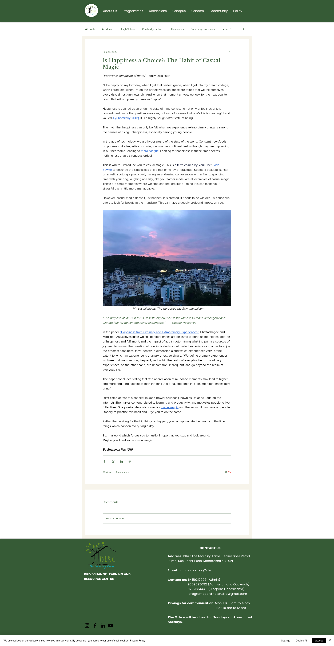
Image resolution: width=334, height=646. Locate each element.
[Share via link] (130, 461)
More (225, 28)
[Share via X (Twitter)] (112, 461)
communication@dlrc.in (191, 570)
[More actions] (229, 52)
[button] (110, 9)
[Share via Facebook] (104, 461)
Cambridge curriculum (203, 28)
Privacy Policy (137, 640)
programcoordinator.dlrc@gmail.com (218, 594)
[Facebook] (95, 626)
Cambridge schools (153, 28)
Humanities (177, 28)
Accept (319, 640)
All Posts (90, 28)
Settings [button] (285, 640)
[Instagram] (87, 626)
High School (128, 28)
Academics (108, 28)
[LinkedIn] (103, 626)
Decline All (301, 640)
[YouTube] (111, 626)
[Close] (330, 640)
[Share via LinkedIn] (121, 461)
